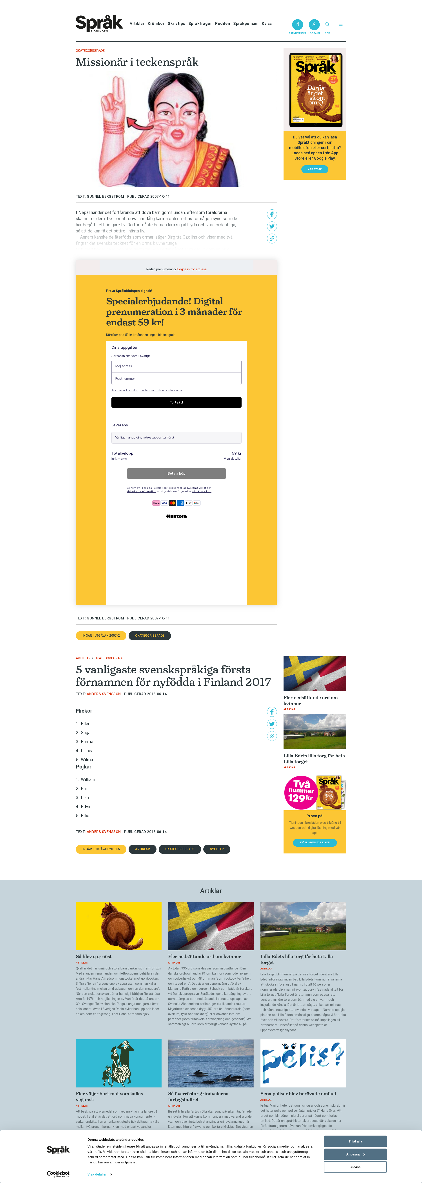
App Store (315, 169)
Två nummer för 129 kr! (315, 842)
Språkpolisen (245, 23)
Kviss (267, 23)
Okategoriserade (90, 51)
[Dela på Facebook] (272, 214)
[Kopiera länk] (272, 238)
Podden (222, 23)
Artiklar (137, 23)
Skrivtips (176, 23)
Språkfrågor (200, 23)
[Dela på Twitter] (272, 226)
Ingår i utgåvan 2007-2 (101, 635)
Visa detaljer (97, 1174)
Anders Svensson (104, 694)
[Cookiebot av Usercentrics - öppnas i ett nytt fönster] (58, 1174)
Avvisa (355, 1167)
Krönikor (156, 23)
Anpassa (353, 1154)
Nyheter (217, 849)
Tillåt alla (355, 1141)
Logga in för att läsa (192, 269)
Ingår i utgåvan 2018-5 (101, 849)
